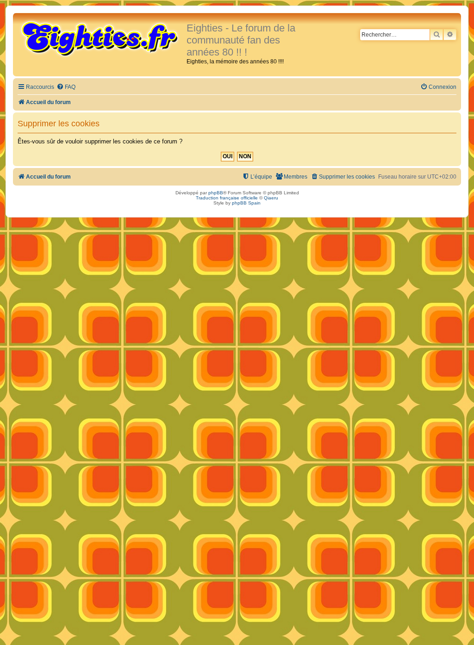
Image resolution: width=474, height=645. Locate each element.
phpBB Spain (246, 202)
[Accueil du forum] (101, 38)
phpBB (215, 192)
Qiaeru (271, 197)
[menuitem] (65, 87)
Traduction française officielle (227, 197)
